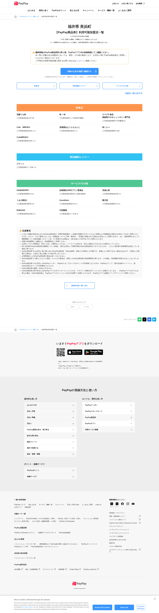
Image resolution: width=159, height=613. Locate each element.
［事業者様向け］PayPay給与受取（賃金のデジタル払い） (58, 544)
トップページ (18, 518)
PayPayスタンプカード (93, 411)
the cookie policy (27, 607)
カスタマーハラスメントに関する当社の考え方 (123, 551)
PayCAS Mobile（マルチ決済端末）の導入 (40, 518)
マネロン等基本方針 (115, 546)
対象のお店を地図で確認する (79, 71)
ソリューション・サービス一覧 (25, 544)
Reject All (124, 607)
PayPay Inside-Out (89, 569)
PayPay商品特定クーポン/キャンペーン (44, 546)
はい (72, 306)
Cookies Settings (140, 607)
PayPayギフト (90, 423)
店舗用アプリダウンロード (47, 532)
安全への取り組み (73, 504)
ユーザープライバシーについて (119, 529)
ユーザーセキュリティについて (119, 533)
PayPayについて (20, 504)
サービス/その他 (122, 86)
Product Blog (74, 569)
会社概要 (139, 3)
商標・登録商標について (117, 516)
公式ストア (18, 507)
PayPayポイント (59, 10)
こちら (79, 61)
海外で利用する (32, 448)
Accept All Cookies (102, 607)
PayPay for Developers (67, 521)
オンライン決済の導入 (21, 521)
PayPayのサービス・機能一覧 (29, 16)
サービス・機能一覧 (106, 10)
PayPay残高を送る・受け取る (38, 429)
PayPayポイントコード (89, 544)
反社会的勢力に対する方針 (117, 540)
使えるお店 (74, 10)
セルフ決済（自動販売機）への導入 (44, 521)
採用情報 (61, 569)
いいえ (86, 306)
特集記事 (28, 507)
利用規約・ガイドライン (117, 513)
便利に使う (43, 10)
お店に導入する (127, 3)
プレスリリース (48, 569)
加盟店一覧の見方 (132, 93)
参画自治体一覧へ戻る (79, 285)
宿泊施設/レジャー (79, 86)
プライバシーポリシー (116, 526)
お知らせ (115, 3)
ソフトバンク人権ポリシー (117, 519)
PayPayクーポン (91, 405)
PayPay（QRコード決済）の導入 (69, 518)
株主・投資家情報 (31, 569)
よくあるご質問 (124, 10)
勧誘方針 (112, 543)
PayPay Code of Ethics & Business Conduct (123, 523)
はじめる (31, 10)
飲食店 (36, 86)
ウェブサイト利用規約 (116, 536)
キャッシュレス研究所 (90, 518)
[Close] (154, 598)
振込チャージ (32, 442)
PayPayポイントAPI (21, 546)
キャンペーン (88, 10)
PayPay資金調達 (64, 532)
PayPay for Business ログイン (24, 532)
